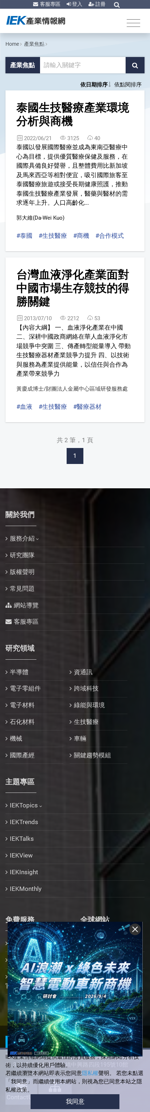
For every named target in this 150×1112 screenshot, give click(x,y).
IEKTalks (22, 838)
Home (12, 44)
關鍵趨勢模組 (92, 755)
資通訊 (83, 672)
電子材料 (22, 705)
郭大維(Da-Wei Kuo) (40, 218)
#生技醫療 (53, 235)
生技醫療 (86, 721)
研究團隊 (22, 555)
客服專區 (49, 4)
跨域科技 (86, 688)
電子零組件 (25, 688)
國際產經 (22, 755)
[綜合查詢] (117, 4)
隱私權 (90, 1073)
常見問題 (22, 588)
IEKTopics (24, 805)
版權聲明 (22, 571)
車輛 (80, 738)
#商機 (81, 235)
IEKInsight (24, 872)
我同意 (75, 1101)
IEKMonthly (26, 888)
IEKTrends (24, 822)
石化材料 (22, 721)
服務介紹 (22, 538)
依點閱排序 (128, 84)
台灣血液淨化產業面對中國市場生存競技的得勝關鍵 (72, 287)
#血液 (24, 406)
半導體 (19, 672)
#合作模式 (109, 235)
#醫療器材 (87, 406)
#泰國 (24, 235)
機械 (16, 738)
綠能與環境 (89, 705)
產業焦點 (34, 44)
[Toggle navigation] (133, 23)
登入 (76, 4)
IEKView (21, 855)
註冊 (100, 4)
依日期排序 (94, 84)
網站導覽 (26, 605)
